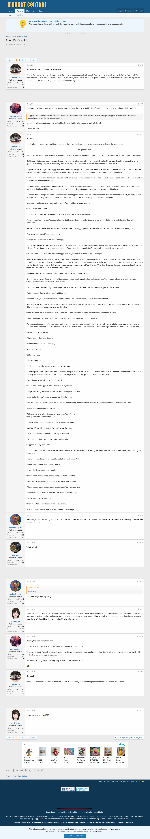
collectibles (62, 812)
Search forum (19, 15)
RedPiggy (15, 621)
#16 (141, 581)
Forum (20, 11)
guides (84, 812)
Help (40, 11)
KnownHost (124, 819)
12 (28, 60)
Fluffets (15, 555)
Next (33, 60)
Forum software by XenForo (113, 822)
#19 (141, 672)
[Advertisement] (75, 52)
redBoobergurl (15, 527)
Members (30, 11)
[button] (14, 11)
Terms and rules (112, 781)
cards (96, 812)
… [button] (25, 60)
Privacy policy (124, 781)
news (54, 812)
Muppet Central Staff (59, 816)
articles (71, 812)
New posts (9, 15)
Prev (9, 60)
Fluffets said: (32, 588)
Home (10, 11)
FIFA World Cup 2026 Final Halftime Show (25, 21)
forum (77, 812)
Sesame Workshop (26, 819)
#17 (141, 609)
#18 (141, 637)
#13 (141, 134)
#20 (141, 711)
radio (90, 812)
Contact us (101, 781)
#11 (141, 65)
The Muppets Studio (106, 816)
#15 (141, 543)
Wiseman (11, 44)
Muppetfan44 (16, 116)
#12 (141, 104)
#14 (141, 515)
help (101, 812)
